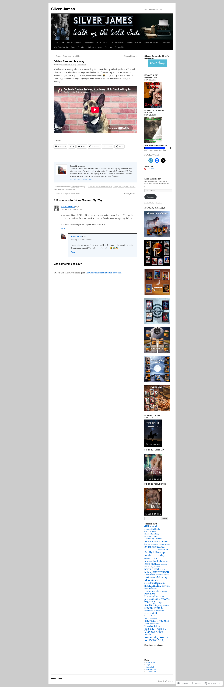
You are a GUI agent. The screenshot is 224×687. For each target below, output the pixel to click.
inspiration (126, 187)
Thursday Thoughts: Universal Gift (66, 56)
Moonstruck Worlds (74, 42)
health (158, 566)
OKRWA (164, 591)
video (56, 189)
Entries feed (150, 667)
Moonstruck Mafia (152, 582)
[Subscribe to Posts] (145, 169)
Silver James (63, 9)
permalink (71, 189)
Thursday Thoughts (156, 620)
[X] (163, 160)
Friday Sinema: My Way (69, 61)
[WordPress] (150, 160)
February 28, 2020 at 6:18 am (71, 210)
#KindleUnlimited (151, 536)
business (167, 544)
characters (91, 187)
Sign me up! (150, 197)
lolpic (154, 577)
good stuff (150, 563)
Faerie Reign (88, 42)
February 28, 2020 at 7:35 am (81, 239)
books (165, 541)
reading (149, 601)
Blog (62, 42)
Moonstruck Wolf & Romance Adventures (142, 42)
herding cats (117, 187)
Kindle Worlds (150, 574)
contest (155, 550)
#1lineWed (150, 526)
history (161, 568)
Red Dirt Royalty (102, 42)
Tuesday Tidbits (154, 623)
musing (156, 585)
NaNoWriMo (166, 586)
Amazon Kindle (152, 541)
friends (147, 558)
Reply (63, 228)
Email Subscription (152, 178)
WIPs (148, 639)
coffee (161, 547)
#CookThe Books (150, 531)
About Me (108, 47)
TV (165, 628)
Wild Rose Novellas (61, 47)
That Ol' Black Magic (150, 618)
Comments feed (151, 669)
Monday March (130, 56)
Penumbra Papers (117, 42)
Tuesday (146, 623)
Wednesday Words (156, 637)
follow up (159, 552)
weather (148, 634)
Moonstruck (151, 580)
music (147, 585)
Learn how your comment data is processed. (104, 272)
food (147, 555)
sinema (132, 187)
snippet (158, 607)
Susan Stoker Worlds (151, 616)
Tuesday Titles (152, 626)
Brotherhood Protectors (157, 544)
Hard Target (149, 566)
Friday (103, 187)
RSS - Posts (151, 169)
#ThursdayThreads (153, 538)
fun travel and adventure (156, 561)
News (73, 47)
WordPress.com (151, 672)
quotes (165, 598)
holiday (148, 572)
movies (162, 583)
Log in (148, 665)
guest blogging (161, 564)
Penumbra (149, 593)
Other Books (165, 42)
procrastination (152, 599)
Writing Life (75, 187)
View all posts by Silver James (82, 179)
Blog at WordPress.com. (165, 681)
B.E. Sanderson (68, 206)
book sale (147, 544)
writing (158, 639)
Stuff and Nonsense (95, 47)
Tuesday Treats (153, 628)
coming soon (148, 550)
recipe (159, 602)
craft (160, 549)
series (166, 605)
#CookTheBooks (152, 528)
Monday (162, 577)
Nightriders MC (152, 591)
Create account (150, 662)
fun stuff (109, 187)
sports (148, 613)
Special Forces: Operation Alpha (154, 610)
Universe (150, 631)
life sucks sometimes (162, 575)
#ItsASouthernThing (151, 534)
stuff (154, 613)
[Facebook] (157, 160)
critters (98, 187)
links (147, 577)
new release (150, 588)
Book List (81, 47)
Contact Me (119, 47)
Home (56, 42)
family (148, 552)
